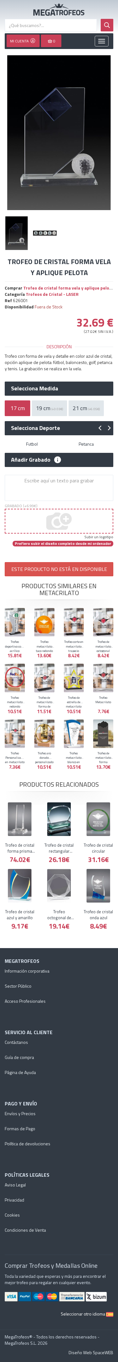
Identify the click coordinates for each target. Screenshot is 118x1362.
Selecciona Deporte (35, 428)
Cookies (12, 1215)
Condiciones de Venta (25, 1230)
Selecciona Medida (34, 388)
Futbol (32, 444)
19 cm (49, 408)
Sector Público (18, 986)
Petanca (86, 444)
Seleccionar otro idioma (83, 1313)
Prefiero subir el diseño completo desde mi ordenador (63, 543)
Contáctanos (16, 1042)
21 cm (86, 408)
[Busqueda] (107, 25)
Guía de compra (19, 1057)
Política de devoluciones (27, 1143)
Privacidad (14, 1199)
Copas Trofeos (59, 9)
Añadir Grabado (30, 460)
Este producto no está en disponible (59, 569)
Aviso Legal (15, 1184)
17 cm (17, 408)
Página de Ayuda (20, 1072)
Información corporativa (27, 971)
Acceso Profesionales (25, 1001)
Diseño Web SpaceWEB (91, 1352)
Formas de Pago (20, 1128)
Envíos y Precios (20, 1113)
